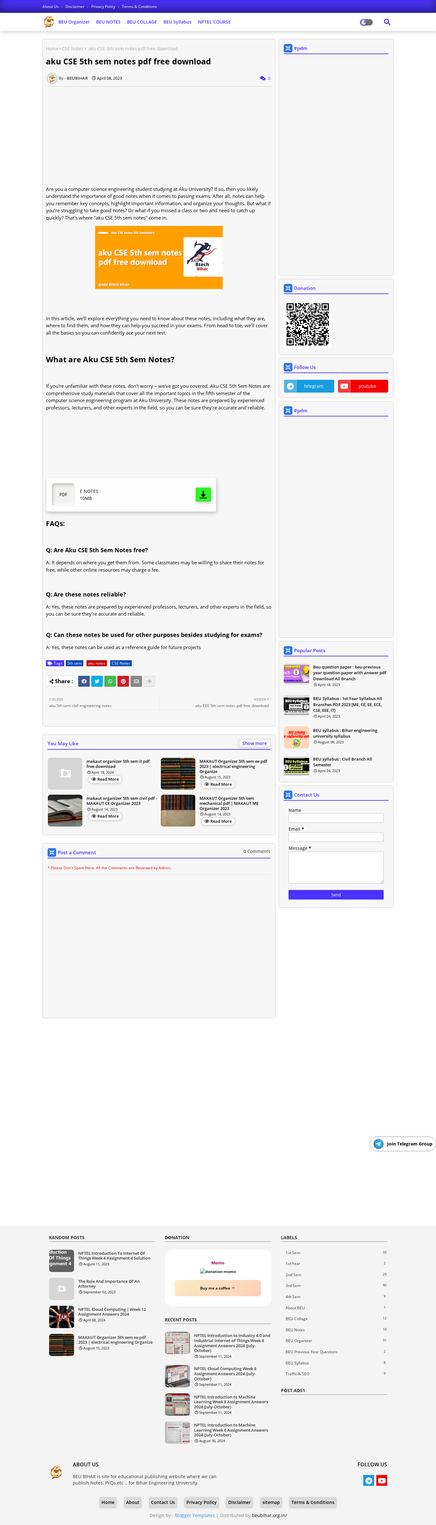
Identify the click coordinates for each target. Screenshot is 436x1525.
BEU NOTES (108, 22)
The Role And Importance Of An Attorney (109, 1284)
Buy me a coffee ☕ (218, 1288)
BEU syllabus (336, 1363)
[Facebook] (84, 681)
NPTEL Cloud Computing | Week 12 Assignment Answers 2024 (112, 1312)
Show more (254, 743)
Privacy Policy (103, 6)
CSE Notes (73, 49)
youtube (367, 386)
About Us (51, 6)
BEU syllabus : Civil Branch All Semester (342, 762)
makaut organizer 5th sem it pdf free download (118, 764)
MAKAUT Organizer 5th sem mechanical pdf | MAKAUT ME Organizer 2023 (229, 803)
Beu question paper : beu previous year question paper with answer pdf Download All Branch (349, 672)
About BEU (336, 1308)
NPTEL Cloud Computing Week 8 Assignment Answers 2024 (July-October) (225, 1373)
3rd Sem (336, 1285)
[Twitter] (97, 681)
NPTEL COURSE (214, 22)
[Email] (136, 681)
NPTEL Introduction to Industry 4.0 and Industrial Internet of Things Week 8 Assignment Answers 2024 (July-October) (232, 1343)
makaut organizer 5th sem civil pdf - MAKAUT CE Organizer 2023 (121, 801)
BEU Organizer (74, 22)
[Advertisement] (162, 136)
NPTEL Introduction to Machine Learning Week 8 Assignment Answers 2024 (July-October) (231, 1402)
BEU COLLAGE (142, 22)
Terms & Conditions (139, 6)
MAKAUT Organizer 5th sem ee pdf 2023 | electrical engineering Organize (233, 766)
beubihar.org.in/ (269, 1515)
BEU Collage (336, 1318)
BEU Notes (336, 1330)
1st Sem (336, 1252)
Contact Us (163, 1502)
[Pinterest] (123, 681)
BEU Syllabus (177, 22)
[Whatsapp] (110, 681)
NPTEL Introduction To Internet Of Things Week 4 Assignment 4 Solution (114, 1256)
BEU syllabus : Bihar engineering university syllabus (345, 733)
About (132, 1502)
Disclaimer (75, 6)
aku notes (96, 663)
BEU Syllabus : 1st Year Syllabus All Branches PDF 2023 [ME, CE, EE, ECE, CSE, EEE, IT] (347, 704)
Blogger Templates (195, 1515)
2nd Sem (336, 1274)
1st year (336, 1263)
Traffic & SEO (336, 1374)
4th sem (336, 1296)
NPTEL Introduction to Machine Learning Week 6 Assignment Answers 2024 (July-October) (231, 1430)
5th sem (74, 663)
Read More (108, 779)
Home (52, 49)
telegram (313, 386)
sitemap (271, 1502)
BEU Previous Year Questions (336, 1352)
